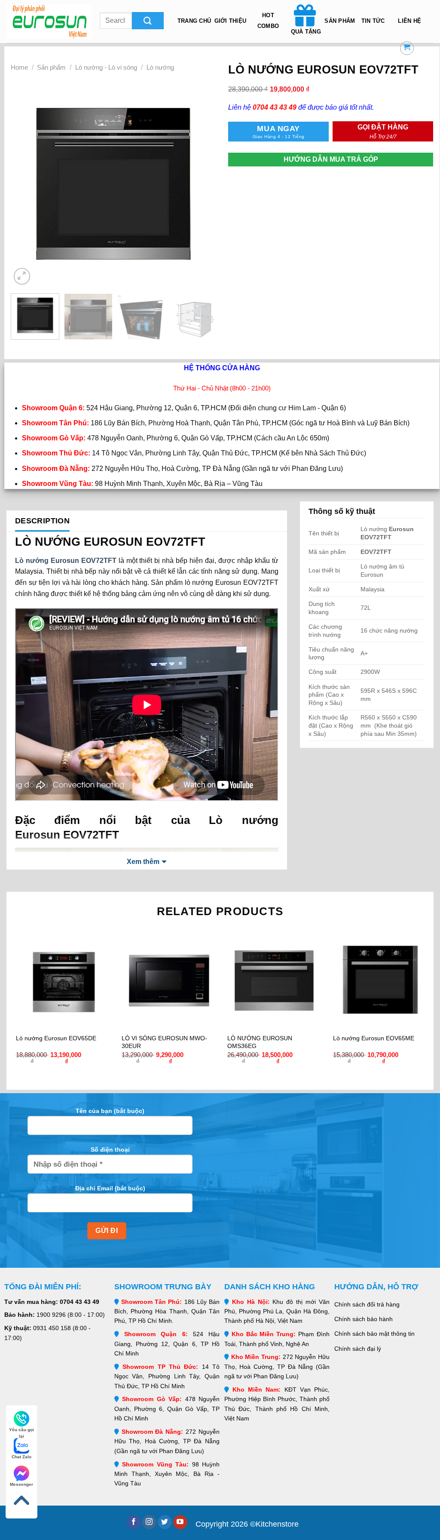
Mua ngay (279, 131)
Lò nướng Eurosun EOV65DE (56, 1038)
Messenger (21, 1484)
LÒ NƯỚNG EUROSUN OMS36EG (259, 1042)
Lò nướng (160, 67)
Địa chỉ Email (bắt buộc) (110, 1188)
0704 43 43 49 (79, 1301)
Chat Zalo (21, 1456)
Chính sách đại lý (357, 1348)
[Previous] (26, 184)
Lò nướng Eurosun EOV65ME (373, 1038)
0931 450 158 (52, 1328)
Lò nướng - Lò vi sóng (106, 67)
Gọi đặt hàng (383, 131)
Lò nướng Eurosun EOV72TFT (65, 560)
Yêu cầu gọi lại (21, 1430)
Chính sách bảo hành (363, 1319)
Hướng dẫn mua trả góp (331, 159)
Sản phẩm (51, 67)
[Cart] (407, 48)
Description (42, 520)
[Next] (200, 184)
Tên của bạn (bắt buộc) (110, 1110)
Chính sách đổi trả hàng (367, 1304)
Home (19, 67)
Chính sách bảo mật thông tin (374, 1333)
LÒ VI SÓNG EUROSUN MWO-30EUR (164, 1042)
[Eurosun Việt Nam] (49, 21)
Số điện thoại (110, 1149)
